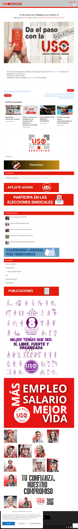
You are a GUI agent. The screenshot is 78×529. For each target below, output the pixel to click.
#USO (58, 71)
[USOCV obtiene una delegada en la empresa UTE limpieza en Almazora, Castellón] (30, 110)
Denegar (22, 523)
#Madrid (52, 71)
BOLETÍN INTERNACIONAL (14, 271)
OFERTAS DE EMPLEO (11, 279)
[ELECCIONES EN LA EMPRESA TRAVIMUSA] (47, 110)
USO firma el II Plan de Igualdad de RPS (19, 223)
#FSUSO (34, 77)
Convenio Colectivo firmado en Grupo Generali (21, 229)
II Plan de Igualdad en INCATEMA (18, 217)
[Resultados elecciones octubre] (13, 110)
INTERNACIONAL (9, 267)
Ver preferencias (35, 523)
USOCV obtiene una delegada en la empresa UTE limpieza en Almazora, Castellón (30, 121)
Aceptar (8, 523)
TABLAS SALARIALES (11, 264)
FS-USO (25, 18)
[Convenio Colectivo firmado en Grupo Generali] (7, 230)
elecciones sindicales (58, 18)
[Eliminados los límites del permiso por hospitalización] (7, 243)
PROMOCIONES (9, 283)
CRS (6, 275)
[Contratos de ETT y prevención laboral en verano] (7, 237)
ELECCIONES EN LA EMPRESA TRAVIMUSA (47, 119)
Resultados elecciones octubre (12, 118)
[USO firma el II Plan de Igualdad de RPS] (7, 224)
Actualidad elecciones (44, 18)
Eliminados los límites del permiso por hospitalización (22, 241)
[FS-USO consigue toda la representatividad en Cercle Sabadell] (65, 110)
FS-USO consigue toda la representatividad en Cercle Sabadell (64, 120)
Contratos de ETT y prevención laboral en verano (21, 235)
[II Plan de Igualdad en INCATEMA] (7, 218)
